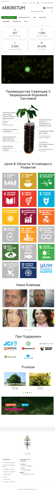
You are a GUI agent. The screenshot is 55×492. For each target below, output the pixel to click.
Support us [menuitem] (17, 21)
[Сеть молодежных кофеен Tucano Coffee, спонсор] (46, 348)
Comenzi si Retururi (9, 471)
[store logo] (13, 8)
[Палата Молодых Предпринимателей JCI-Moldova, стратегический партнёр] (10, 343)
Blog (5, 476)
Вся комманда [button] (28, 329)
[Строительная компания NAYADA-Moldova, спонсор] (10, 348)
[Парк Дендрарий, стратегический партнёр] (46, 343)
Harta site (7, 479)
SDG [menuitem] (34, 17)
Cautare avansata (9, 469)
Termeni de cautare (9, 462)
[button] (47, 3)
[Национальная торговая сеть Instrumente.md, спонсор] (28, 348)
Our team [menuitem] (42, 17)
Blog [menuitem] (26, 21)
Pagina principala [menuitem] (9, 17)
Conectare (24, 2)
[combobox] (42, 11)
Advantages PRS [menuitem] (24, 17)
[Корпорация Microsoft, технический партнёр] (10, 357)
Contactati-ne (8, 474)
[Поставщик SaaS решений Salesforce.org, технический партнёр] (28, 357)
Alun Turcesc (40, 387)
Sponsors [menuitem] (6, 21)
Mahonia (15, 387)
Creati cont (32, 2)
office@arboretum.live (27, 474)
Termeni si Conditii (9, 481)
